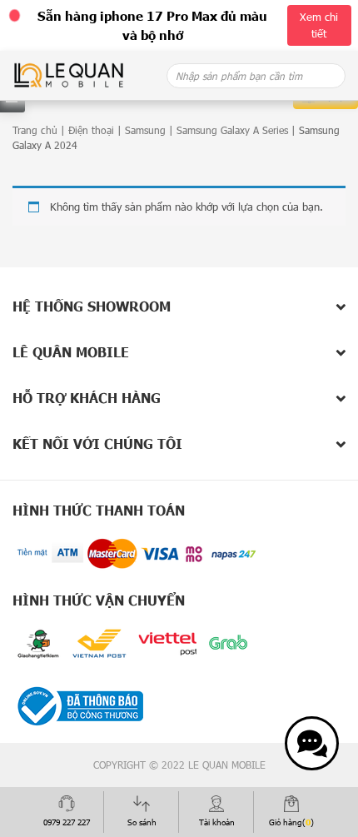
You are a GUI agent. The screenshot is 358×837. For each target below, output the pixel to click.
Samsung (145, 130)
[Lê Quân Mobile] (68, 74)
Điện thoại (91, 130)
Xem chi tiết (319, 25)
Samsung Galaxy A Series (232, 130)
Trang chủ (34, 130)
